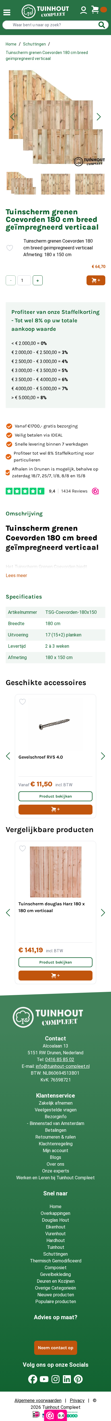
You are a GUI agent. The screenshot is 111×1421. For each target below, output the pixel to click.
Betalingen (55, 1130)
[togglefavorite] (7, 248)
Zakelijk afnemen (56, 1103)
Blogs (55, 1157)
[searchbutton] (101, 25)
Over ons (55, 1164)
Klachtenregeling (56, 1143)
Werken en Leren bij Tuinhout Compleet (55, 1177)
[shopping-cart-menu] (99, 11)
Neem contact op (55, 1347)
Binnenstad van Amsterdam (57, 1123)
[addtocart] (55, 810)
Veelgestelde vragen (56, 1110)
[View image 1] (21, 183)
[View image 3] (89, 183)
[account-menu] (83, 11)
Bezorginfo (56, 1116)
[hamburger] (7, 12)
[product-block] (55, 756)
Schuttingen (34, 44)
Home (11, 44)
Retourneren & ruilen (55, 1137)
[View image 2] (55, 183)
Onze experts (55, 1171)
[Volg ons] (32, 1379)
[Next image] (98, 116)
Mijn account (55, 1150)
